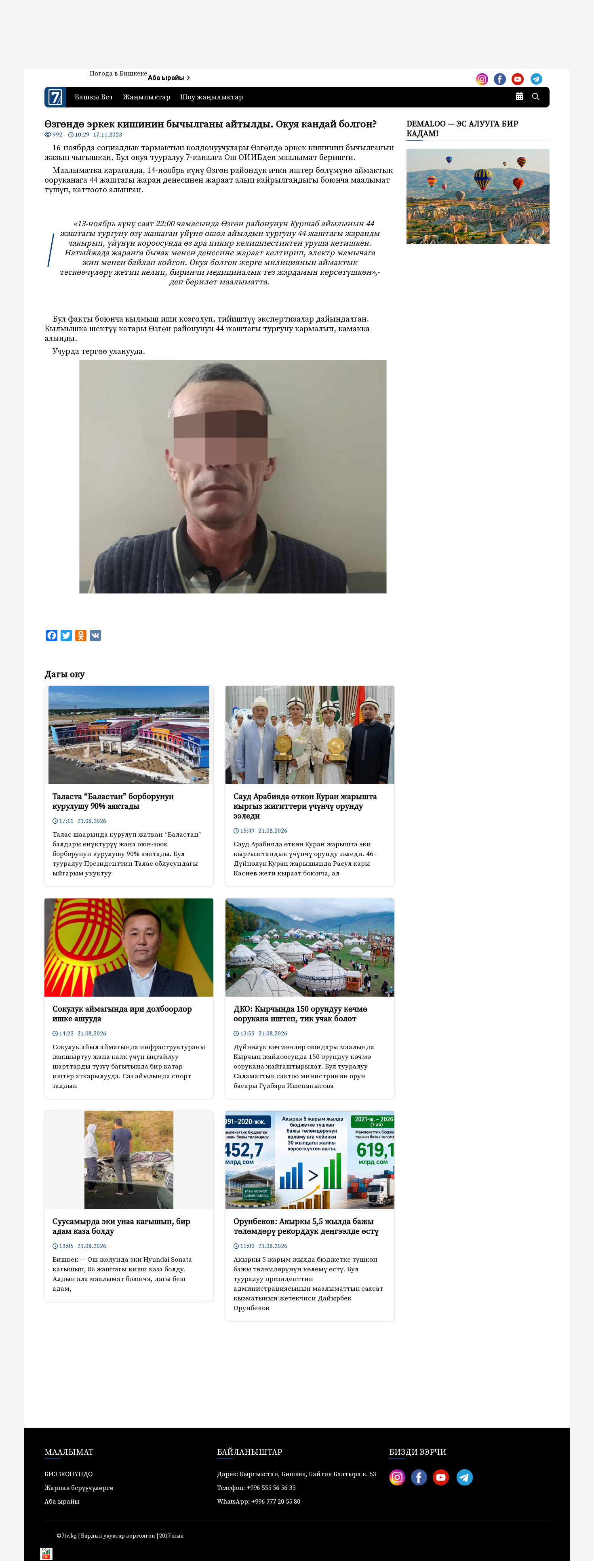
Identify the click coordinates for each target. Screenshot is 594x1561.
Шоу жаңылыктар (211, 97)
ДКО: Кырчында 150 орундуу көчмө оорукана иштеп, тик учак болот (300, 1014)
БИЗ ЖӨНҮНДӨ (68, 1474)
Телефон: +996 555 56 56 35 (256, 1488)
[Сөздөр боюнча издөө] (535, 97)
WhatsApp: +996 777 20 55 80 (258, 1502)
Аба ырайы (167, 77)
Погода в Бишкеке (118, 73)
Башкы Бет (94, 97)
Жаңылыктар (147, 97)
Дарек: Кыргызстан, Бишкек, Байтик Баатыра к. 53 (296, 1474)
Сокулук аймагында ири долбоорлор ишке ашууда (122, 1014)
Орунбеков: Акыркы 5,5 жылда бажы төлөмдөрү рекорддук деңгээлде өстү (306, 1227)
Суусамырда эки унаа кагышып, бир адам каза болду (121, 1227)
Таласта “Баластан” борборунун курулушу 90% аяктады (113, 802)
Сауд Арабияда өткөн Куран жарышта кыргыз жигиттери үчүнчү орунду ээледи (305, 806)
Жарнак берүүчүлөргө (79, 1488)
